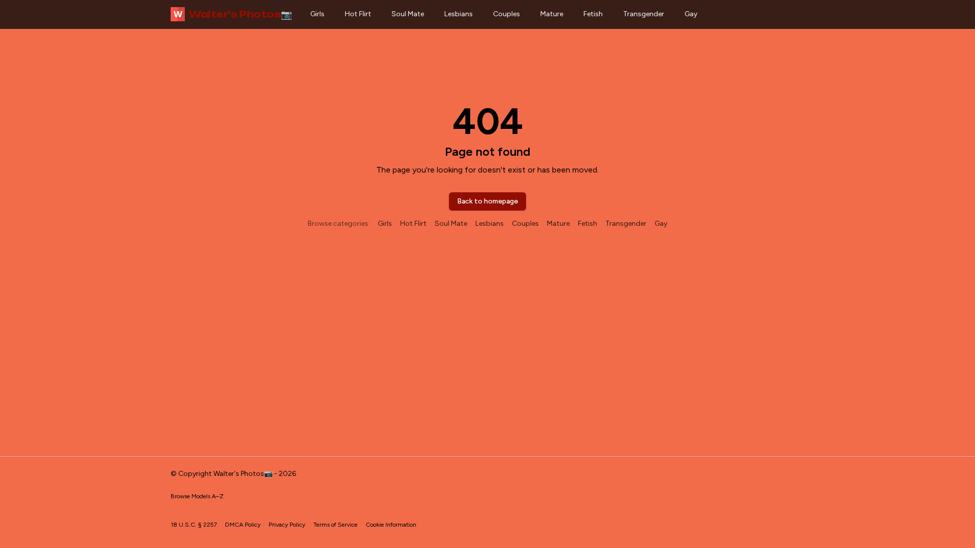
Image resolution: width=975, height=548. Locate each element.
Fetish (593, 14)
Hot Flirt (358, 14)
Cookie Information (391, 524)
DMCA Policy (243, 524)
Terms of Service (335, 524)
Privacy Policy (287, 524)
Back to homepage (487, 201)
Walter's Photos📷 (233, 14)
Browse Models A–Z (197, 496)
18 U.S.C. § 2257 (194, 524)
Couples (506, 14)
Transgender (643, 14)
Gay (691, 14)
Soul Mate (408, 14)
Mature (551, 14)
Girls (317, 14)
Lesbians (458, 14)
